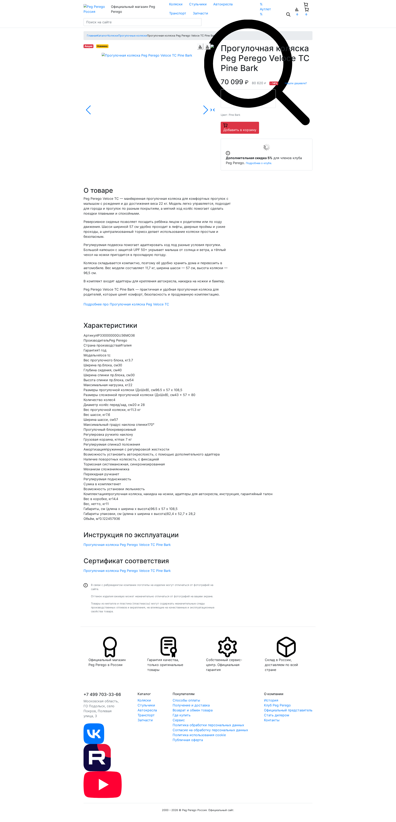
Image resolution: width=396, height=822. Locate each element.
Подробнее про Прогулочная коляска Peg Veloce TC (126, 304)
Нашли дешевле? (296, 83)
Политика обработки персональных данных (208, 725)
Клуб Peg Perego (277, 705)
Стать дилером (276, 715)
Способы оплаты (186, 700)
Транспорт (177, 13)
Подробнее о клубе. (259, 163)
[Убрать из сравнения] (207, 46)
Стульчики (198, 4)
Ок (69, 812)
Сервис (179, 720)
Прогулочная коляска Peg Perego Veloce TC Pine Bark (127, 545)
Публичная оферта (188, 740)
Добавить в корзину (239, 130)
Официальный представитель (288, 710)
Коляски (176, 4)
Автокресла (223, 4)
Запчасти (200, 13)
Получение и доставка (191, 705)
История (271, 700)
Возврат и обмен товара (193, 710)
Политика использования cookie (199, 735)
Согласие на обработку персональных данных (210, 730)
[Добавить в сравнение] (200, 46)
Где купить (182, 715)
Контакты (271, 720)
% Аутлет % (265, 9)
